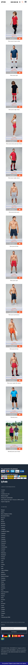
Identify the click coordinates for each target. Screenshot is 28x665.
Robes (2, 597)
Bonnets (2, 521)
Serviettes (3, 603)
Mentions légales (4, 495)
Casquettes (3, 533)
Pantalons (3, 578)
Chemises (3, 545)
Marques (3, 510)
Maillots (3, 572)
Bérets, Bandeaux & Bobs (6, 513)
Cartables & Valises (5, 531)
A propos (3, 490)
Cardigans (3, 529)
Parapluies (3, 580)
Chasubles (3, 539)
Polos (2, 589)
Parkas (2, 582)
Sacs (2, 601)
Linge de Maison (4, 570)
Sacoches (3, 599)
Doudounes (3, 554)
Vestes (2, 615)
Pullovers (3, 593)
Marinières (3, 574)
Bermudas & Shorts (5, 515)
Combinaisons (4, 547)
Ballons (2, 511)
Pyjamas (3, 595)
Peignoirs (3, 584)
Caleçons (3, 527)
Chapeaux (3, 537)
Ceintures (3, 535)
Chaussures (3, 543)
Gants (2, 560)
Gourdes (3, 564)
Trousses (3, 609)
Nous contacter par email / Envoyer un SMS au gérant (12, 499)
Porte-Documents (4, 591)
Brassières (3, 525)
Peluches (3, 586)
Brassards (3, 523)
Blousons (3, 517)
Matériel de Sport (5, 576)
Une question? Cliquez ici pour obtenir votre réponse (14, 663)
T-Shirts (3, 611)
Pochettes (3, 588)
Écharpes (3, 556)
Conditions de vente (5, 493)
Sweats (2, 605)
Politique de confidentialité (7, 497)
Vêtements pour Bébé (5, 617)
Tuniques (3, 613)
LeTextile (3, 2)
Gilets (2, 562)
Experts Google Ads (5, 501)
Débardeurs (3, 552)
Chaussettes (3, 541)
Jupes (2, 568)
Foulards (3, 558)
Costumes (3, 549)
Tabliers (2, 607)
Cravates (3, 550)
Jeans (2, 566)
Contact (2, 491)
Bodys (2, 519)
